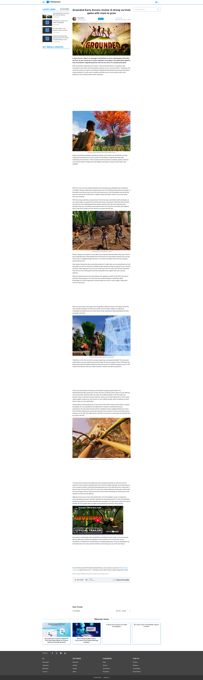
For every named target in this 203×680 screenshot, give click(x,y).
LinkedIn (65, 653)
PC (92, 570)
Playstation (106, 672)
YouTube (61, 653)
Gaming (101, 19)
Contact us (106, 677)
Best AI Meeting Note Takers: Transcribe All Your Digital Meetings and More (86, 640)
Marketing (45, 668)
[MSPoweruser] (54, 2)
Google (75, 668)
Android (75, 665)
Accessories (106, 668)
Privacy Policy (98, 677)
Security (45, 672)
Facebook (52, 653)
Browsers (135, 665)
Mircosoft (75, 662)
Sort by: (118, 611)
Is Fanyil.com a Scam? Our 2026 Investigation (116, 626)
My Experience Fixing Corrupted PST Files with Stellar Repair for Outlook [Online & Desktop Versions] (56, 640)
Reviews (135, 662)
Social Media (136, 668)
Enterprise (46, 665)
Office (74, 672)
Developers (46, 662)
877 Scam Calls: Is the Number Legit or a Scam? (146, 626)
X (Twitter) (56, 653)
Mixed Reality (137, 672)
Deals (104, 662)
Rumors (105, 665)
